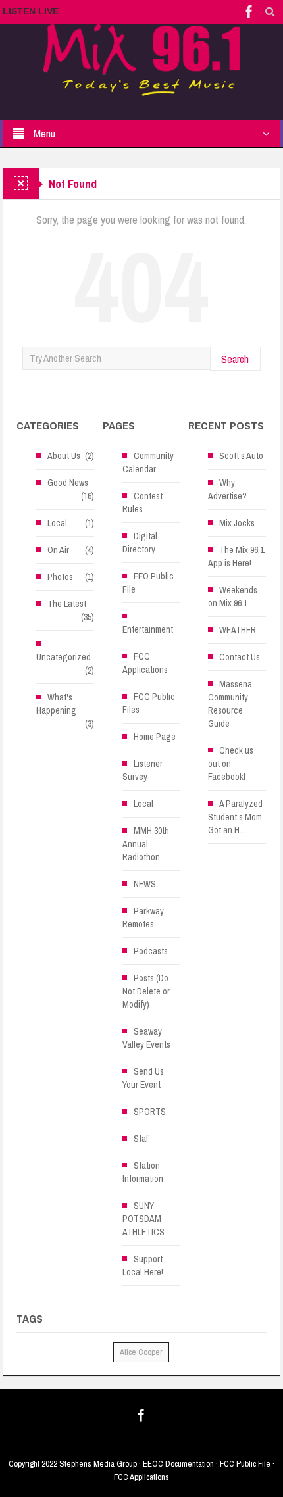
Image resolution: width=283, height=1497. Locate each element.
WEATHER (237, 630)
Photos (60, 577)
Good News (67, 483)
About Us (63, 456)
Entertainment (147, 629)
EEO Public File (148, 582)
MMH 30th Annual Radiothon (145, 844)
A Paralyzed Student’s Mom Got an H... (235, 817)
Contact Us (239, 657)
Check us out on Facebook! (230, 764)
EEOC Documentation (178, 1463)
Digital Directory (139, 542)
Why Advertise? (227, 489)
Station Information (142, 1172)
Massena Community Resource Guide (230, 703)
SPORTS (150, 1111)
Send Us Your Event (143, 1078)
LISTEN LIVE (31, 11)
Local (57, 523)
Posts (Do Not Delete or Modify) (146, 991)
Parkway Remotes (143, 917)
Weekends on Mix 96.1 (232, 596)
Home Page (155, 737)
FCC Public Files (148, 703)
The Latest (66, 604)
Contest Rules (142, 502)
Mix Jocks (237, 523)
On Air (58, 550)
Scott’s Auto (241, 456)
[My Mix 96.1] (141, 59)
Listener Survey (142, 770)
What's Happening (56, 703)
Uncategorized (63, 657)
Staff (142, 1138)
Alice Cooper (141, 1352)
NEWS (145, 884)
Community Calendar (148, 462)
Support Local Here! (142, 1265)
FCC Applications (145, 662)
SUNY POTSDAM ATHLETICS (143, 1219)
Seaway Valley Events (146, 1037)
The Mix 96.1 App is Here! (236, 556)
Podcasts (151, 951)
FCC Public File (245, 1463)
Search (235, 358)
